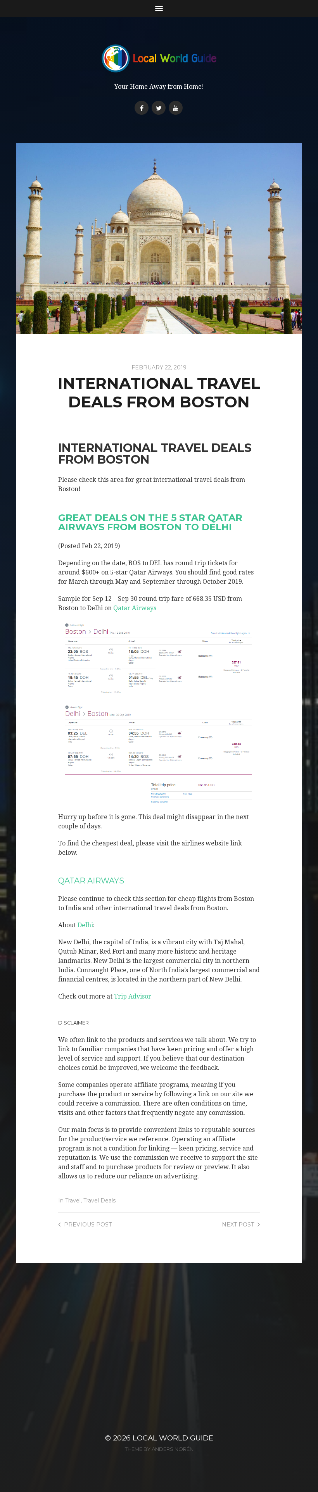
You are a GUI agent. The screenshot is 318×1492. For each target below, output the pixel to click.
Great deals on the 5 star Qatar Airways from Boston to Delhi (150, 522)
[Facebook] (142, 108)
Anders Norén (173, 1449)
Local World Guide (173, 1437)
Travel (73, 1200)
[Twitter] (159, 108)
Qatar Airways (134, 608)
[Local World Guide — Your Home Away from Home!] (159, 58)
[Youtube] (176, 108)
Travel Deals (99, 1200)
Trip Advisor (132, 996)
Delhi (85, 925)
